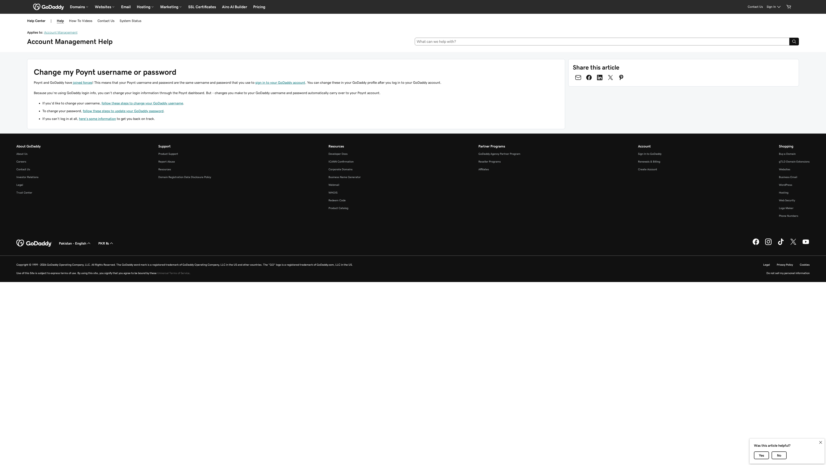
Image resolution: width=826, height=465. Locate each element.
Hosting (783, 192)
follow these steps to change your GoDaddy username (142, 103)
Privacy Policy (785, 264)
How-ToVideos (80, 20)
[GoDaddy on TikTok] (781, 244)
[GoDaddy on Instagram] (768, 244)
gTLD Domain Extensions (794, 161)
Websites (784, 169)
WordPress (785, 184)
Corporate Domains (340, 169)
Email (126, 7)
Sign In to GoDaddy (649, 153)
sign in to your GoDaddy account (280, 82)
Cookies (805, 264)
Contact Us (105, 20)
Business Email (788, 177)
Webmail (333, 184)
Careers (21, 161)
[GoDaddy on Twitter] (793, 244)
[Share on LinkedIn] (599, 77)
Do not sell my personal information (788, 273)
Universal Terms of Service (173, 273)
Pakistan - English (72, 243)
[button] (820, 442)
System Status (130, 20)
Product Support (168, 153)
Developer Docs (338, 153)
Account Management (60, 32)
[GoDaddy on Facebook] (756, 244)
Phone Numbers (788, 215)
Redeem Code (337, 200)
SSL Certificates (202, 7)
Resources (164, 169)
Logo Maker (786, 208)
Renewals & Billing (649, 161)
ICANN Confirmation (341, 161)
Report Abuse (166, 161)
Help (60, 20)
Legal (19, 184)
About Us (22, 153)
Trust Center (24, 192)
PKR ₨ (103, 243)
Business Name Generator (344, 177)
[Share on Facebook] (589, 77)
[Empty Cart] (789, 7)
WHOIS (332, 192)
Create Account (647, 169)
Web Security (787, 200)
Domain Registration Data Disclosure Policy (184, 177)
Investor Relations (27, 177)
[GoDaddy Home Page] (34, 243)
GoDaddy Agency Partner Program (499, 153)
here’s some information (97, 118)
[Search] (794, 41)
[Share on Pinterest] (621, 77)
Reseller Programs (489, 161)
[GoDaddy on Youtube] (806, 244)
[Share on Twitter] (610, 77)
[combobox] (602, 41)
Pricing (259, 7)
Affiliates (483, 169)
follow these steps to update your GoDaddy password (123, 111)
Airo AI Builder (234, 7)
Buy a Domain (787, 153)
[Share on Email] (578, 77)
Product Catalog (338, 208)
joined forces (82, 82)
